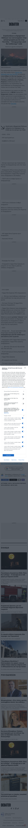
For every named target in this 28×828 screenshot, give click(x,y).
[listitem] (14, 391)
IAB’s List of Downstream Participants (15, 387)
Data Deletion (6, 459)
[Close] (25, 368)
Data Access (14, 459)
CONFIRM (8, 455)
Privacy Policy (21, 459)
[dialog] (14, 414)
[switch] (23, 394)
